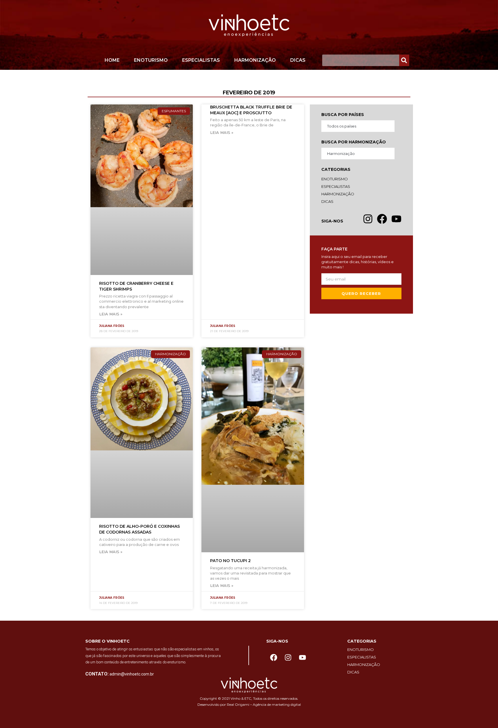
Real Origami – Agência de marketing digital (264, 704)
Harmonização (255, 60)
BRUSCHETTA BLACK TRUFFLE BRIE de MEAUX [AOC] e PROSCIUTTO (251, 109)
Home (112, 60)
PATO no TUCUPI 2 (230, 560)
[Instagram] (288, 657)
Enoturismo (151, 60)
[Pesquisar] (404, 60)
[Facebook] (273, 657)
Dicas (297, 60)
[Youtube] (302, 657)
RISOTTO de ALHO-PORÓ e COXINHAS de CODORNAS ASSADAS (139, 529)
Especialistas (201, 60)
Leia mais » (110, 314)
